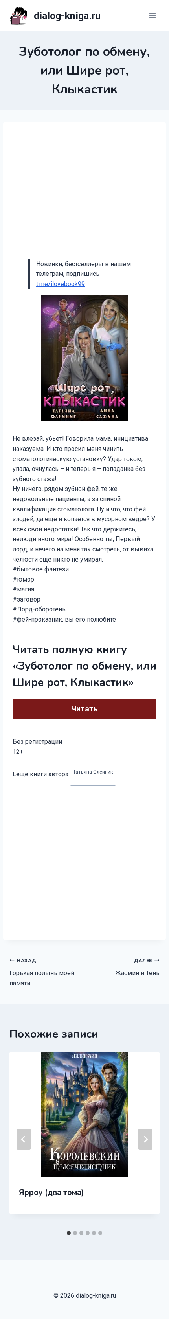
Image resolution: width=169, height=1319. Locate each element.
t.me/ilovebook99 (60, 284)
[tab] (69, 1233)
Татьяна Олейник (93, 772)
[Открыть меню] (152, 15)
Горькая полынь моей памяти (41, 972)
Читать (84, 708)
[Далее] (145, 1139)
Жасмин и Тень (137, 967)
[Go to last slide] (24, 1139)
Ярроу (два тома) (51, 1192)
